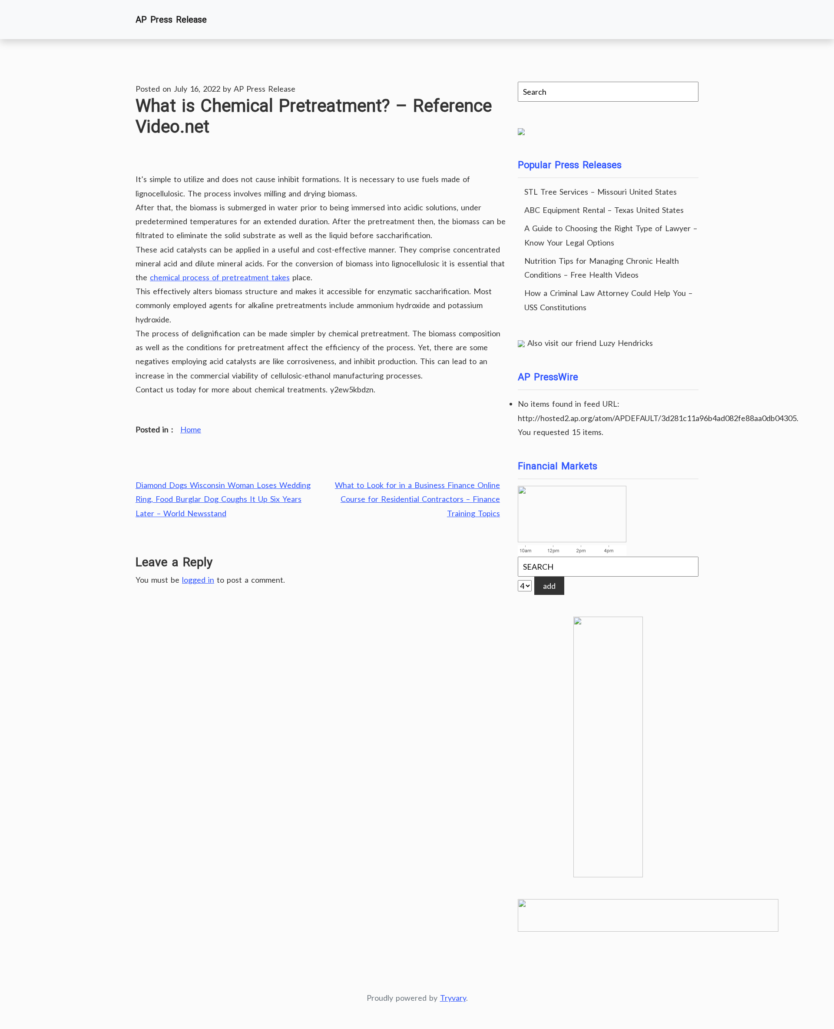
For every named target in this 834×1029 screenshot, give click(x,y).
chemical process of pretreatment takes (220, 277)
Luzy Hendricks (626, 343)
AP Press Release (171, 19)
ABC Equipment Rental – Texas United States (604, 210)
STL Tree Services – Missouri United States (600, 191)
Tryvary (453, 997)
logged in (198, 579)
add (549, 586)
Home (190, 429)
